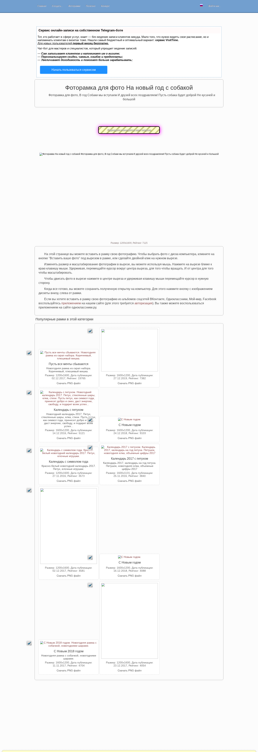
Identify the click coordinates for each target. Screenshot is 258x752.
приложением (71, 303)
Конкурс (105, 6)
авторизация (143, 303)
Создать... (57, 6)
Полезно (90, 6)
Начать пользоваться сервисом (74, 69)
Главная (41, 6)
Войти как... (215, 6)
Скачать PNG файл (68, 383)
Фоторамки (74, 6)
